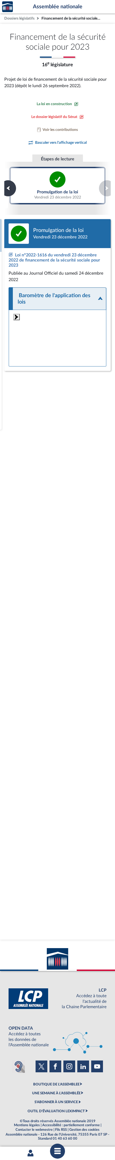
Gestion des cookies (84, 1129)
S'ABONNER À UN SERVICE (56, 1102)
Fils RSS (61, 1129)
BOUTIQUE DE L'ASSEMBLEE (56, 1084)
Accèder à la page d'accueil (7, 7)
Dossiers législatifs (19, 18)
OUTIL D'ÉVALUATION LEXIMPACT (56, 1111)
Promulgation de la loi (57, 185)
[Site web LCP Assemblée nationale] (57, 999)
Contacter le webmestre (34, 1129)
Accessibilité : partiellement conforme (71, 1125)
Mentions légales (27, 1125)
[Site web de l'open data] (57, 1037)
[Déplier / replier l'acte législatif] (57, 299)
